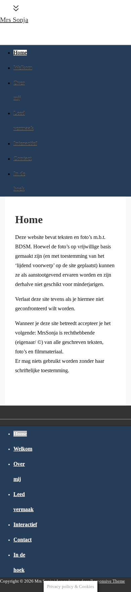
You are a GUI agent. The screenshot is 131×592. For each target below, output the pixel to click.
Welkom (22, 68)
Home (20, 53)
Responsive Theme (107, 581)
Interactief (25, 143)
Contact (22, 159)
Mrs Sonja (14, 19)
